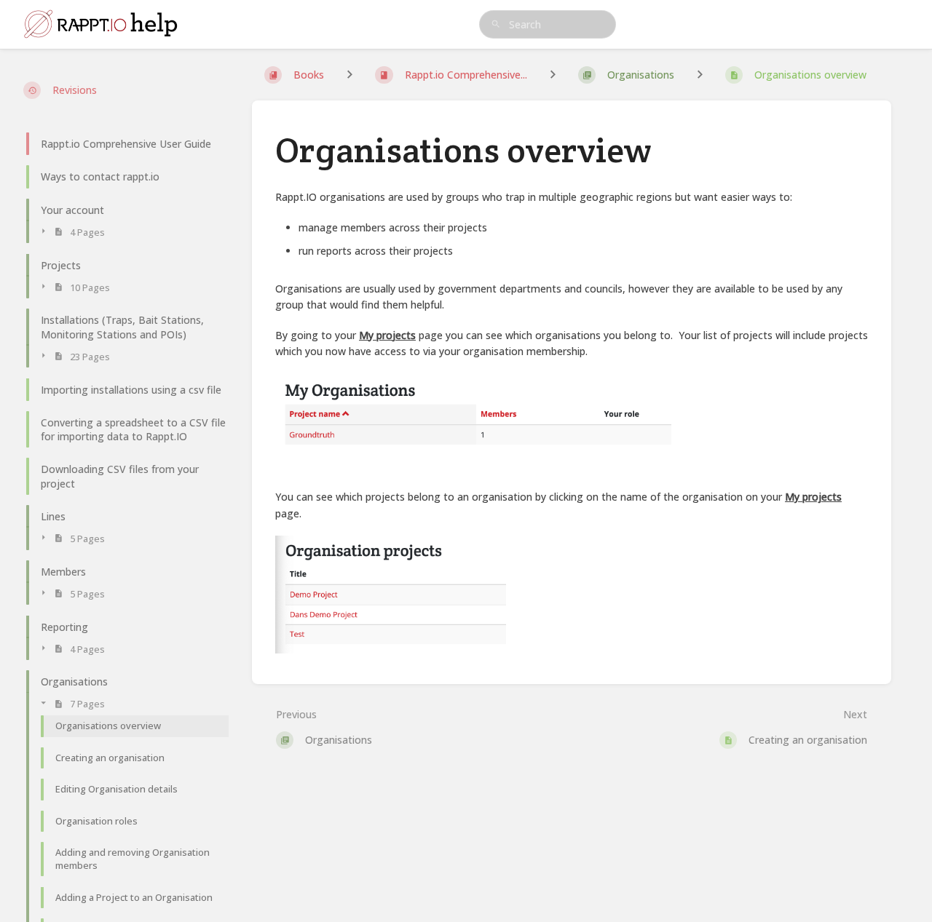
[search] (548, 24)
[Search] (496, 24)
